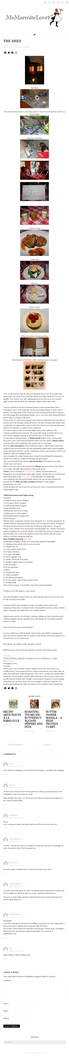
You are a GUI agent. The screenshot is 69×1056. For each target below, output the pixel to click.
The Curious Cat (15, 839)
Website (6, 1018)
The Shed (7, 656)
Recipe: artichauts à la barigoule (12, 716)
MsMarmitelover (15, 914)
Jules (11, 764)
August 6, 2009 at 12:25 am (16, 818)
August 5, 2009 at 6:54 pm (16, 766)
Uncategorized (26, 47)
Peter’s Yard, (26, 477)
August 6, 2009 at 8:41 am (16, 865)
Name (6, 1004)
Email (6, 1011)
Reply (5, 774)
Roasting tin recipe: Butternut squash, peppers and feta (34, 719)
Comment (7, 980)
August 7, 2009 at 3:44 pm (16, 917)
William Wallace (15, 884)
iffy (10, 948)
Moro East (27, 539)
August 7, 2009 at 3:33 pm (16, 886)
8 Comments (15, 45)
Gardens (15, 47)
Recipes (20, 47)
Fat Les (12, 785)
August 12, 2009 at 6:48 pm (16, 951)
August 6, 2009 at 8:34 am (16, 841)
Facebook (9, 661)
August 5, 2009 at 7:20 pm (16, 787)
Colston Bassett (30, 471)
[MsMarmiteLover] (34, 29)
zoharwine (13, 815)
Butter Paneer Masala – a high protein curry (54, 719)
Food (11, 47)
